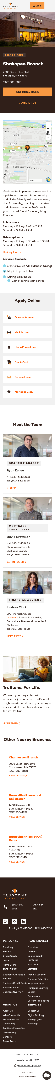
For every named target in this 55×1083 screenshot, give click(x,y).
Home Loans (9, 964)
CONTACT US (27, 102)
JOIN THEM (10, 723)
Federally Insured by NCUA (27, 1060)
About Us (8, 1010)
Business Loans (11, 987)
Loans (6, 960)
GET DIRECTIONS (27, 91)
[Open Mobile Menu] (49, 6)
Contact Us (33, 1010)
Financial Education (38, 979)
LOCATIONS (14, 55)
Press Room (9, 1041)
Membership (9, 1032)
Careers (7, 1036)
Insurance (33, 964)
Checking (8, 947)
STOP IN (12, 488)
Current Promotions (38, 1000)
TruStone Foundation (14, 1028)
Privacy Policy (27, 1072)
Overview (33, 947)
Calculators (34, 996)
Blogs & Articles (36, 983)
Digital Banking (36, 1015)
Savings (7, 951)
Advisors (32, 951)
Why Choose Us (11, 1015)
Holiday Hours (12, 252)
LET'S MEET (14, 636)
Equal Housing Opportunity (29, 1065)
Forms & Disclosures (27, 1076)
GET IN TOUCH (15, 562)
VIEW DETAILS (17, 775)
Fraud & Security (36, 974)
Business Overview (13, 991)
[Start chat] (47, 1075)
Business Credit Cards (15, 983)
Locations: (12, 617)
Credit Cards (10, 956)
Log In (39, 6)
